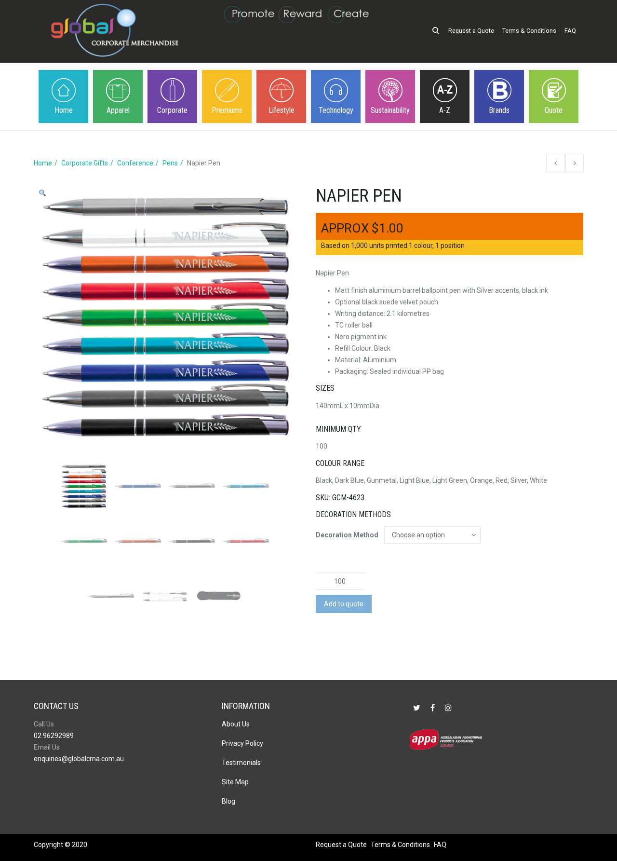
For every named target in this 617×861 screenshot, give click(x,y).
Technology (336, 110)
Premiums (227, 110)
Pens (170, 163)
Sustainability (390, 110)
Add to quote (343, 604)
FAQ (570, 30)
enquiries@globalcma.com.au (79, 759)
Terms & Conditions (529, 30)
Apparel (118, 110)
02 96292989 (54, 735)
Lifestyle (281, 110)
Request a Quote (471, 30)
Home (63, 110)
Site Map (235, 782)
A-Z (444, 110)
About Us (236, 724)
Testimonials (241, 762)
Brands (499, 110)
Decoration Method (347, 535)
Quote (554, 110)
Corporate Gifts (84, 163)
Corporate (172, 110)
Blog (228, 801)
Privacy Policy (242, 743)
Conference (135, 163)
